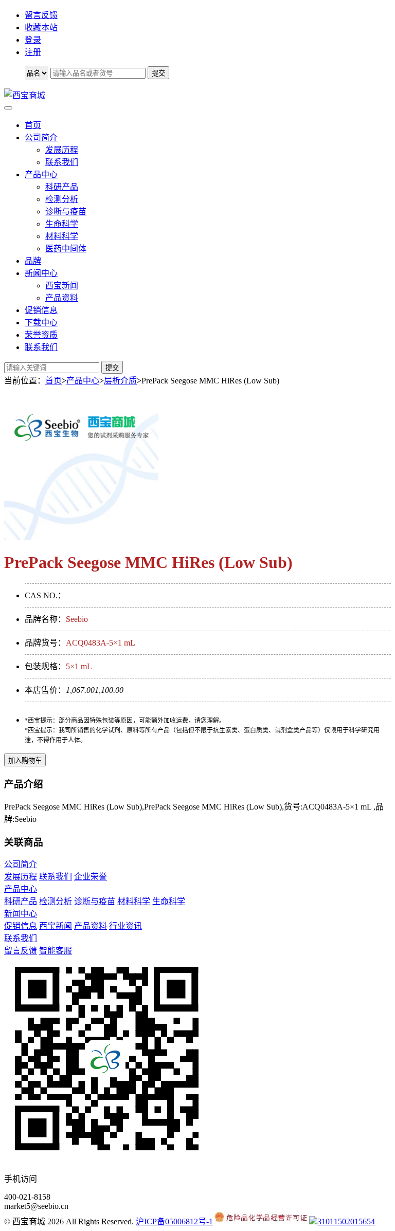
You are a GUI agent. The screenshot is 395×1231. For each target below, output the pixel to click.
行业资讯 (125, 926)
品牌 (33, 260)
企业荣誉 (90, 876)
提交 (112, 368)
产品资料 (61, 297)
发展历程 (61, 149)
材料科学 (61, 236)
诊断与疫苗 (65, 211)
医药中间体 (65, 248)
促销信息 (41, 310)
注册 (33, 52)
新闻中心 (41, 273)
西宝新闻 (61, 285)
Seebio (77, 619)
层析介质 (120, 380)
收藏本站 (41, 27)
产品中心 (41, 174)
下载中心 (41, 322)
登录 (33, 39)
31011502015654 (346, 1221)
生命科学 (61, 223)
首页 (33, 125)
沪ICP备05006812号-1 (174, 1221)
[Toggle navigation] (8, 107)
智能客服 (55, 950)
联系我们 (61, 162)
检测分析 (61, 199)
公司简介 (41, 137)
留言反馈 (41, 15)
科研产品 (61, 186)
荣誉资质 (41, 334)
